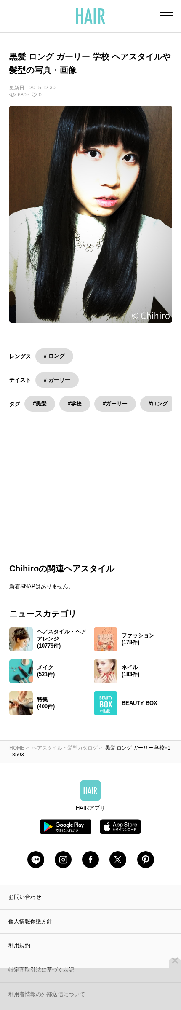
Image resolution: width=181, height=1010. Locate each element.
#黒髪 (40, 403)
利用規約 (19, 955)
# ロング (54, 356)
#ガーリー (115, 403)
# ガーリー (57, 380)
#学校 (75, 403)
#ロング (158, 403)
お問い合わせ (24, 906)
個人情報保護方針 (30, 931)
